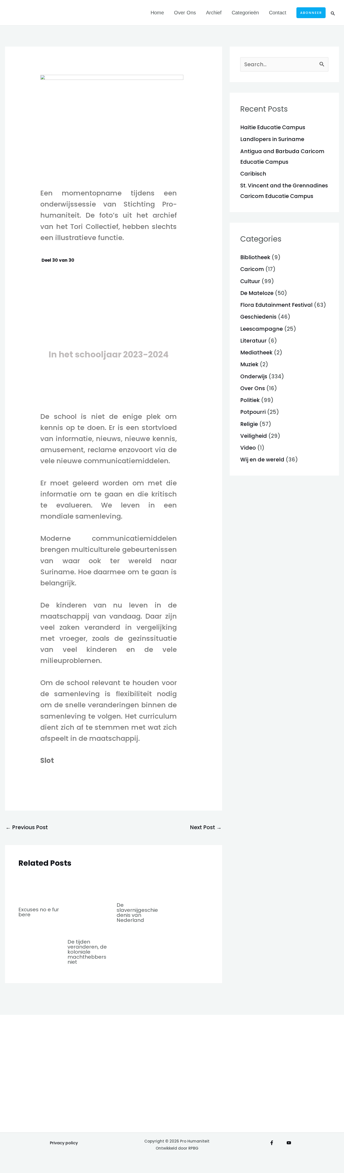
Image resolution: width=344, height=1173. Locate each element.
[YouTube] (289, 1143)
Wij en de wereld (262, 459)
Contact (277, 12)
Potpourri (253, 412)
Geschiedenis (258, 316)
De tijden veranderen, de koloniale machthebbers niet (87, 951)
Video (248, 447)
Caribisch (253, 173)
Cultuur (250, 281)
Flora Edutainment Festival (276, 305)
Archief (214, 12)
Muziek (249, 364)
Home (157, 12)
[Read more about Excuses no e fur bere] (39, 887)
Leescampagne (261, 328)
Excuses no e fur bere (38, 912)
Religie (249, 424)
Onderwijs (253, 376)
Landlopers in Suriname (272, 139)
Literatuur (253, 340)
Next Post (206, 827)
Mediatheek (256, 352)
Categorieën (245, 12)
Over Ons (185, 12)
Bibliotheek (255, 257)
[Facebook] (271, 1143)
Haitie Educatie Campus (272, 127)
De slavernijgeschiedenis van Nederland (137, 912)
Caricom (252, 269)
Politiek (250, 400)
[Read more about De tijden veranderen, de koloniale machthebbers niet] (88, 903)
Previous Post (27, 827)
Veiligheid (253, 436)
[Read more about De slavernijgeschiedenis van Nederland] (138, 885)
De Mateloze (256, 293)
